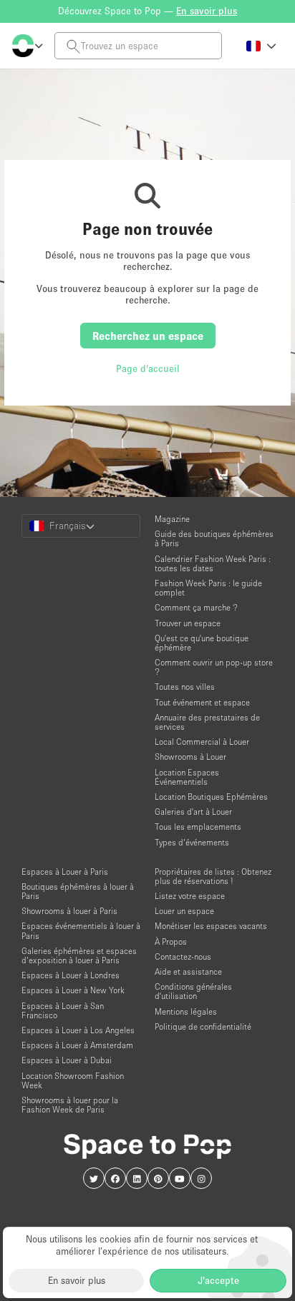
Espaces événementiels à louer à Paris (80, 930)
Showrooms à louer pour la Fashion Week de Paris (69, 1104)
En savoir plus (76, 1280)
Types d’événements (192, 842)
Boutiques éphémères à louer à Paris (77, 891)
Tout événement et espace (202, 702)
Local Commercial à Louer (202, 741)
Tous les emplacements (198, 826)
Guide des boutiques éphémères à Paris (214, 538)
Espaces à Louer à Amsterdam (77, 1045)
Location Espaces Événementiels (187, 777)
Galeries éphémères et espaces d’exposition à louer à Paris (79, 955)
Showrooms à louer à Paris (69, 910)
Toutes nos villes (185, 686)
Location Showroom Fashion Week (72, 1080)
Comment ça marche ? (196, 607)
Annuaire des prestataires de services (207, 722)
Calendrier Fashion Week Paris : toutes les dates (213, 563)
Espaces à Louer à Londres (70, 975)
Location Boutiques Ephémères (211, 796)
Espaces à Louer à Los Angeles (78, 1030)
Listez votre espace (190, 895)
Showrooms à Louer (190, 756)
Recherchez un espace (147, 335)
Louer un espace (184, 910)
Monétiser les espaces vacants (211, 925)
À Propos (171, 941)
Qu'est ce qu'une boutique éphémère (201, 642)
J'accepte (218, 1280)
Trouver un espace (188, 623)
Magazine (172, 518)
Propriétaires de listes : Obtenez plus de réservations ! (213, 876)
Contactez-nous (183, 956)
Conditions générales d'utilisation (193, 991)
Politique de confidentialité (203, 1026)
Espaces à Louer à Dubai (66, 1060)
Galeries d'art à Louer (193, 811)
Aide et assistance (188, 971)
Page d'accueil (148, 368)
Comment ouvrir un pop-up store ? (214, 667)
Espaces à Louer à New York (73, 990)
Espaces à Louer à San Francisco (62, 1010)
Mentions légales (186, 1011)
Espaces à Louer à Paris (64, 871)
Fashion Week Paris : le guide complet (208, 587)
